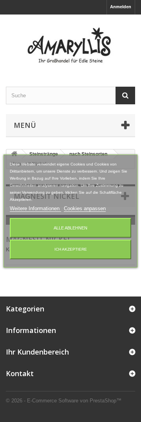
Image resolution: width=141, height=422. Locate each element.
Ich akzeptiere (70, 249)
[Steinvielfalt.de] (70, 43)
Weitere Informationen (35, 208)
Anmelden (120, 6)
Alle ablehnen (70, 228)
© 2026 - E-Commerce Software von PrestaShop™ (63, 401)
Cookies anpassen (85, 208)
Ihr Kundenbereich (37, 352)
